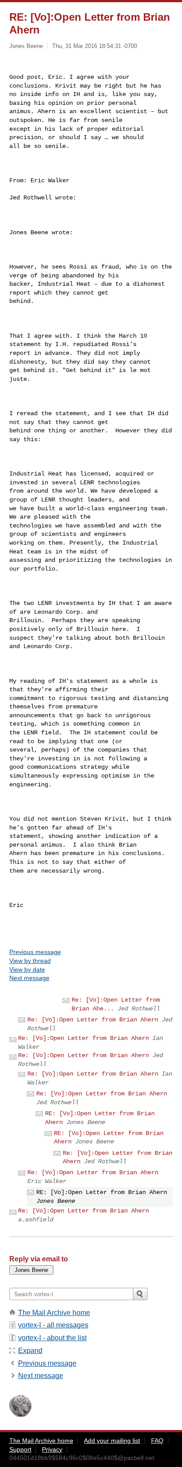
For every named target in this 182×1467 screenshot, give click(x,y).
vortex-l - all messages (53, 1325)
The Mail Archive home (54, 1312)
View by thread (30, 960)
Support (20, 1449)
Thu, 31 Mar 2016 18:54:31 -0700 (94, 46)
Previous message (35, 951)
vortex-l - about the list (52, 1338)
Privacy (52, 1449)
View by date (27, 969)
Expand (30, 1350)
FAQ (157, 1440)
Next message (29, 977)
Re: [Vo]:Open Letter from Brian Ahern (92, 1019)
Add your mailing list (112, 1440)
